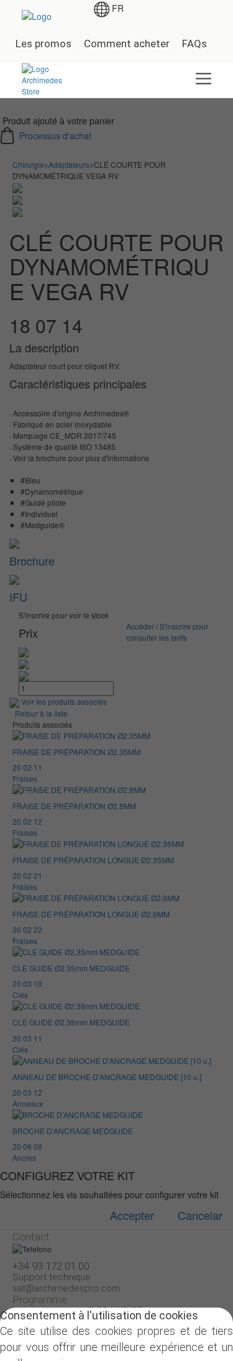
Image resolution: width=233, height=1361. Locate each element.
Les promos (43, 43)
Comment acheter (127, 43)
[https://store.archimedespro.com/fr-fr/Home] (47, 78)
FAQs (194, 43)
